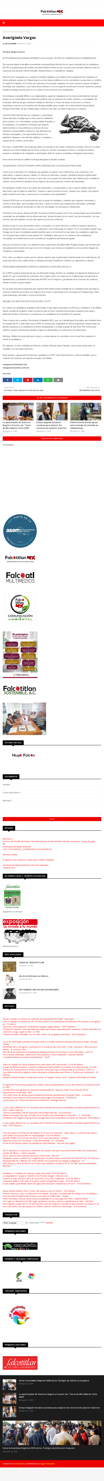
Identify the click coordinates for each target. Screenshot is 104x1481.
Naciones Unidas (10, 854)
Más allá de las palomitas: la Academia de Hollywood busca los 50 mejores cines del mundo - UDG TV (47, 1052)
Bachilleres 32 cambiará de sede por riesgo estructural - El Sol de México (34, 1173)
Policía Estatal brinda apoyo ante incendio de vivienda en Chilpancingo (84, 425)
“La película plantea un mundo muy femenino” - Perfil (26, 1057)
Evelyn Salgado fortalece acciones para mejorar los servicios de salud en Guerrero (51, 425)
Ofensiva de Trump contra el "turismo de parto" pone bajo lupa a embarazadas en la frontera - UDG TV (48, 1069)
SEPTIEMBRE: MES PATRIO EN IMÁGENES (39, 990)
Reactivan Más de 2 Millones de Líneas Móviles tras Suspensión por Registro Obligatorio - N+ (44, 1161)
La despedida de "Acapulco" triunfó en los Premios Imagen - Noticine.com (35, 1176)
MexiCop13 (8, 838)
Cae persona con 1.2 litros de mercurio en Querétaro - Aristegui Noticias (34, 1100)
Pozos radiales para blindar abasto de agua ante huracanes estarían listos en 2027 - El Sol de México (47, 1183)
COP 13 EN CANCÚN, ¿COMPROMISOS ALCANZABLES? (27, 849)
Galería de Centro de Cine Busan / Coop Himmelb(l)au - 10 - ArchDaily (33, 1140)
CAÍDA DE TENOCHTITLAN (31, 962)
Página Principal (9, 32)
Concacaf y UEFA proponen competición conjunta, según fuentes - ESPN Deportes (39, 1026)
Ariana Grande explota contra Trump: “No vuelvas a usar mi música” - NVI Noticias (39, 1191)
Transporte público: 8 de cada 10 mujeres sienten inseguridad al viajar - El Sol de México (41, 1181)
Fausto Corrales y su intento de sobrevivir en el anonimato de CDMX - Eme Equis (38, 1019)
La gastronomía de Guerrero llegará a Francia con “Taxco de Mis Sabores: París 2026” (17, 425)
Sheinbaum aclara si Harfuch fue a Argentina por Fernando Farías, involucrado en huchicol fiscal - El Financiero (51, 1158)
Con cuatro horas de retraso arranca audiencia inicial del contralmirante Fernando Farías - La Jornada (47, 1095)
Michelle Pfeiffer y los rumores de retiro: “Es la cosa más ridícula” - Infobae (35, 1138)
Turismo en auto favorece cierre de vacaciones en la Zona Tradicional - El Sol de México (41, 1178)
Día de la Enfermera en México (33, 976)
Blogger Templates (47, 1464)
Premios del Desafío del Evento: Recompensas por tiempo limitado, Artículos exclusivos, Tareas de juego (49, 841)
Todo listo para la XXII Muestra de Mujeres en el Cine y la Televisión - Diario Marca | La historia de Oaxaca (50, 1133)
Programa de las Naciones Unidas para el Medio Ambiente (28, 860)
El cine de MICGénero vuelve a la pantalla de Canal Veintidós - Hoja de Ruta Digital (39, 1143)
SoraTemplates (18, 1464)
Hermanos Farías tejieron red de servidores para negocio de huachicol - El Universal (39, 1097)
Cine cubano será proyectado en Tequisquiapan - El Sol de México (32, 1135)
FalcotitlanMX (10, 43)
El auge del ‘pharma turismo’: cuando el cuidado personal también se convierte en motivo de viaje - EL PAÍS (50, 1067)
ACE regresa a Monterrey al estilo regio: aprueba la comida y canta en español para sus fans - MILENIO (48, 1201)
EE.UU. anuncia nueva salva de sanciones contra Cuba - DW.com (31, 1155)
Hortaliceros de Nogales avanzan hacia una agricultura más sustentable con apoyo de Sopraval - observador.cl (51, 1118)
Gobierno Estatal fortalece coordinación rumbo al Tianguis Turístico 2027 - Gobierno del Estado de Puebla (49, 1077)
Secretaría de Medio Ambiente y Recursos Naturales (25, 865)
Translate (49, 1222)
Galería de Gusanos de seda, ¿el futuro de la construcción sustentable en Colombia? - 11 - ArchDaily (46, 1115)
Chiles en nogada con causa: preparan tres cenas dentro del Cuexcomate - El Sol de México (43, 1064)
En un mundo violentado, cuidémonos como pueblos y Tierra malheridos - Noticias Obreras (43, 1054)
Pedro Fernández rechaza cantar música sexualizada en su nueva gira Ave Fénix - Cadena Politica (45, 1198)
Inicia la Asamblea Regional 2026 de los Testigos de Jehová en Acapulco (54, 1381)
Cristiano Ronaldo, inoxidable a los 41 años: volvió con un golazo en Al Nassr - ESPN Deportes (44, 1034)
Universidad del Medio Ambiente (17, 846)
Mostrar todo (9, 867)
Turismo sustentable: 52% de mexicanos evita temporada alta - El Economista (37, 1112)
